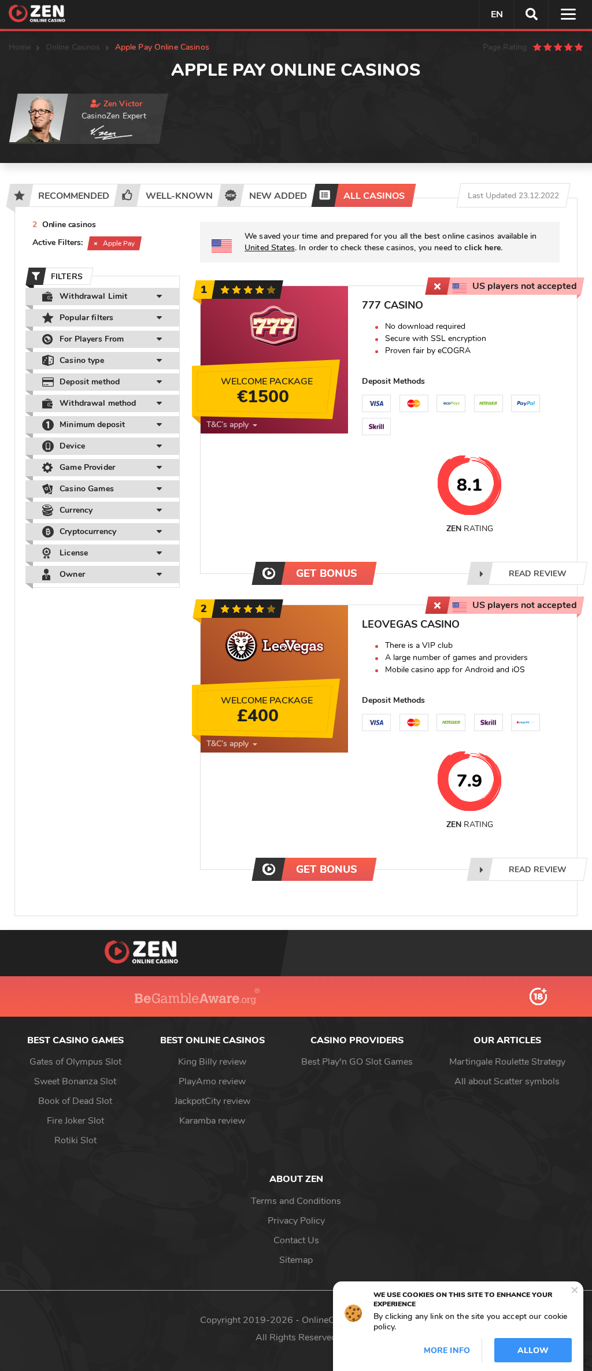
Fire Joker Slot (75, 1120)
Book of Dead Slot (75, 1101)
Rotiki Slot (75, 1140)
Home (20, 47)
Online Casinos (73, 47)
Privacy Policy (296, 1220)
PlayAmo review (212, 1081)
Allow (533, 1350)
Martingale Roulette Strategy (507, 1061)
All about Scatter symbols (507, 1081)
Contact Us (296, 1240)
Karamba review (212, 1120)
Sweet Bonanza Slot (75, 1081)
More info (447, 1350)
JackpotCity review (212, 1101)
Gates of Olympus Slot (75, 1061)
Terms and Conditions (296, 1201)
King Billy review (212, 1061)
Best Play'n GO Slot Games (357, 1061)
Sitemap (296, 1260)
